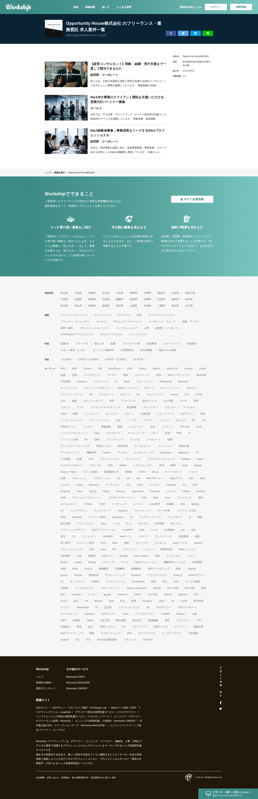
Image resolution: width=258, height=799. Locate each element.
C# (118, 478)
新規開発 (183, 536)
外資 (110, 465)
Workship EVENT (75, 676)
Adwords (77, 517)
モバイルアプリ (147, 633)
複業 (126, 542)
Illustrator (183, 381)
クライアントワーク (72, 394)
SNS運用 (65, 555)
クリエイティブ (135, 433)
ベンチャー (88, 426)
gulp (75, 600)
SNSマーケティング (159, 568)
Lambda (76, 594)
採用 (196, 400)
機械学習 (92, 452)
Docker (88, 368)
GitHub (78, 575)
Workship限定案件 (107, 639)
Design (92, 562)
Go (184, 484)
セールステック (69, 613)
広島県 (119, 292)
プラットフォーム (99, 420)
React (106, 491)
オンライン (181, 626)
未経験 (170, 504)
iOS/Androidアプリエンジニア (77, 334)
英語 (167, 620)
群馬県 (106, 305)
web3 (162, 600)
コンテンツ (167, 426)
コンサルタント (142, 446)
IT (189, 433)
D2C (176, 581)
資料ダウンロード (46, 688)
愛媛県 (119, 299)
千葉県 (64, 299)
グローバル (95, 465)
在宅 (63, 536)
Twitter (137, 594)
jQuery (64, 575)
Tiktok (90, 620)
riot (86, 600)
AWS (74, 368)
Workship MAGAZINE (78, 682)
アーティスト (112, 484)
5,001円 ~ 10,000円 (116, 359)
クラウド (148, 420)
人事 (146, 328)
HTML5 (88, 504)
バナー (154, 433)
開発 (199, 517)
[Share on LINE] (208, 33)
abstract (182, 594)
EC (62, 510)
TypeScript (137, 491)
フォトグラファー (138, 334)
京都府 (78, 299)
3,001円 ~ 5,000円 (88, 359)
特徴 (75, 7)
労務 (74, 375)
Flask (125, 613)
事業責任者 (166, 549)
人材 (117, 420)
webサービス (180, 542)
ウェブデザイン (79, 510)
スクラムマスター (110, 459)
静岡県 (92, 299)
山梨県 (133, 305)
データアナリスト (145, 613)
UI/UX (142, 471)
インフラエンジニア (126, 328)
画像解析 (103, 568)
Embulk (65, 639)
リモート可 (81, 343)
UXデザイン (187, 413)
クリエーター (136, 426)
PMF (179, 433)
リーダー (92, 594)
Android (200, 491)
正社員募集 (146, 350)
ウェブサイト (175, 517)
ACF (196, 594)
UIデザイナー (108, 613)
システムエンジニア (129, 607)
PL (62, 581)
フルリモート (113, 433)
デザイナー (124, 315)
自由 (141, 529)
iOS (191, 478)
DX (86, 439)
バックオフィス (92, 375)
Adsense (122, 594)
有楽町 (76, 620)
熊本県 (175, 305)
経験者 (92, 555)
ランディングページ (150, 517)
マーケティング (102, 315)
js (190, 517)
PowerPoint (138, 581)
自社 (193, 529)
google (107, 594)
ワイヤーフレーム (115, 581)
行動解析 (120, 568)
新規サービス (104, 446)
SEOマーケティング (72, 633)
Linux (168, 497)
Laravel (174, 394)
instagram (117, 517)
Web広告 (201, 375)
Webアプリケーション (104, 529)
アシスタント (106, 394)
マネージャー (139, 626)
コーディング (119, 504)
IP (96, 607)
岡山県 (78, 305)
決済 (91, 549)
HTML (199, 394)
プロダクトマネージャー (121, 497)
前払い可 (99, 343)
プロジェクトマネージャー (127, 321)
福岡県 (133, 292)
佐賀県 (161, 299)
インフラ (132, 420)
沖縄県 (147, 299)
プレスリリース (163, 536)
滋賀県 (133, 299)
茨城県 (92, 292)
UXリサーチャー (187, 607)
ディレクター (150, 407)
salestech (89, 613)
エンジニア (111, 413)
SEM (63, 517)
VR (128, 478)
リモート (129, 413)
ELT (88, 639)
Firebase (171, 484)
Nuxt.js (88, 568)
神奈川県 (190, 292)
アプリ (80, 407)
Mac (63, 594)
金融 (63, 568)
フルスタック (184, 497)
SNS (112, 400)
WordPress (114, 368)
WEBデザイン (68, 426)
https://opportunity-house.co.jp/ (85, 35)
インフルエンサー (84, 588)
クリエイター (173, 555)
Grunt (64, 600)
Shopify (123, 555)
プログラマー (183, 620)
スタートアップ (171, 343)
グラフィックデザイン (73, 529)
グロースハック (142, 510)
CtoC (199, 426)
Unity (185, 465)
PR (193, 420)
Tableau (180, 613)
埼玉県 (106, 292)
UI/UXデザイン (196, 575)
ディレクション (69, 388)
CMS (130, 368)
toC (128, 484)
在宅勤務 (169, 529)
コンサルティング (143, 452)
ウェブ (154, 529)
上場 (194, 613)
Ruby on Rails (68, 471)
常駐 (157, 555)
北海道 (106, 299)
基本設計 (137, 620)
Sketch (156, 368)
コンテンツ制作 (97, 517)
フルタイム (160, 542)
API (114, 549)
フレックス (141, 542)
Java (103, 549)
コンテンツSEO (85, 542)
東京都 (64, 292)
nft (172, 600)
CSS (63, 400)
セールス (101, 321)
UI (116, 381)
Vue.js (155, 471)
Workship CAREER (76, 688)
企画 (63, 497)
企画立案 (145, 413)
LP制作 (95, 581)
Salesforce (184, 452)
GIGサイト (42, 707)
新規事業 (152, 343)
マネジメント (79, 478)
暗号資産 (199, 600)
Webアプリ (176, 478)
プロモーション (101, 478)
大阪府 (78, 292)
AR (138, 478)
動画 (119, 426)
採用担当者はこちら (191, 7)
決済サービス (160, 626)
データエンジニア (70, 452)
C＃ (123, 626)
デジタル (122, 452)
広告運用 (65, 381)
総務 (169, 439)
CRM (97, 439)
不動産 (64, 588)
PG (199, 620)
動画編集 (153, 620)
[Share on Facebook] (171, 33)
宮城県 (147, 305)
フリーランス (128, 400)
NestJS (157, 588)
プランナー (170, 407)
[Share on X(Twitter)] (183, 33)
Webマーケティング (179, 375)
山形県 (175, 292)
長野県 (119, 305)
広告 (152, 426)
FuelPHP (128, 529)
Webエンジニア (187, 549)
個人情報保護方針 (80, 777)
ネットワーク (77, 581)
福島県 (175, 299)
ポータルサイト (69, 504)
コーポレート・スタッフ (162, 321)
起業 (79, 459)
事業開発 (106, 426)
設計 (90, 626)
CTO (91, 459)
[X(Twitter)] (220, 708)
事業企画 (184, 446)
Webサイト (126, 536)
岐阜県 (64, 305)
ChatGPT (148, 639)
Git (138, 394)
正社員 (107, 607)
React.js (120, 491)
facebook (82, 381)
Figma (142, 368)
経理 (133, 600)
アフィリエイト (85, 523)
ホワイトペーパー (170, 388)
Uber (97, 433)
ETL (77, 639)
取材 (125, 375)
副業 (63, 375)
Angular (192, 568)
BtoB (167, 433)
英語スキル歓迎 (167, 350)
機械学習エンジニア (175, 562)
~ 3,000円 (66, 359)
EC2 (187, 394)
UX (203, 420)
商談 (91, 633)
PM (100, 368)
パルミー (149, 549)
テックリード (133, 459)
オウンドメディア (93, 400)
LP (131, 517)
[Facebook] (221, 703)
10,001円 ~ (139, 359)
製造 (79, 626)
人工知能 (65, 459)
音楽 (161, 465)
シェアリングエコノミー (74, 433)
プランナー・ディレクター (75, 321)
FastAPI (165, 613)
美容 (153, 581)
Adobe (123, 465)
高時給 (128, 471)
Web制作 (108, 536)
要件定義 (121, 620)
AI (197, 452)
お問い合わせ (53, 777)
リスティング (101, 381)
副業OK (65, 343)
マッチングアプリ (172, 633)
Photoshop (166, 381)
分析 (79, 555)
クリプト (65, 607)
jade (111, 600)
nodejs (78, 562)
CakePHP (154, 504)
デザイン (149, 388)
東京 (203, 588)
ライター (112, 375)
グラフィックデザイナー (97, 388)
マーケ (183, 400)
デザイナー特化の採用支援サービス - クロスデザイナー (105, 712)
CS (73, 536)
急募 (113, 343)
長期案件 (192, 343)
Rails (115, 542)
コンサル (171, 491)
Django (198, 465)
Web (155, 497)
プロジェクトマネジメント (86, 497)
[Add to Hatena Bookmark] (195, 33)
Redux (64, 562)
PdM (144, 497)
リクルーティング (110, 633)
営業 (202, 413)
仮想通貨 (197, 562)
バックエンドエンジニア (74, 315)
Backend (94, 484)
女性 (129, 633)
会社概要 (40, 777)
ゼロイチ (143, 523)
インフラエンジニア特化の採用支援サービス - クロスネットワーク (73, 716)
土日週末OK (127, 350)
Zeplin (202, 368)
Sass (103, 523)
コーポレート (153, 439)
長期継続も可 (111, 471)
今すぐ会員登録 (194, 199)
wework (198, 542)
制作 (178, 568)
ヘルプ (39, 676)
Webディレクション (146, 562)
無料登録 (241, 6)
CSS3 (102, 504)
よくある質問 (124, 7)
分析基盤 (193, 633)
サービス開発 (192, 581)
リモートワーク (165, 413)
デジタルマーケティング (160, 459)
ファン (191, 555)
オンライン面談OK (103, 350)
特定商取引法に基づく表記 (103, 777)
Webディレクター (128, 388)
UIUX (63, 413)
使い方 (106, 7)
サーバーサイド (173, 471)
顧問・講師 (67, 328)
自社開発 (159, 523)
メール (116, 523)
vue (183, 529)
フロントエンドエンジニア (94, 328)
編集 (74, 400)
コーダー (138, 504)
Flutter (186, 491)
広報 (139, 315)
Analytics (123, 510)
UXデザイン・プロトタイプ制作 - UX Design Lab (79, 707)
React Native (141, 555)
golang (168, 594)
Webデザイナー (155, 478)
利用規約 (65, 777)
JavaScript (165, 452)
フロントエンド (144, 381)
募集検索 (90, 7)
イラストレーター (143, 465)
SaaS (200, 459)
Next (79, 491)
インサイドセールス (72, 420)
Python (107, 452)
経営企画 (123, 446)
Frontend (155, 491)
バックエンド (91, 413)
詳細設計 (65, 626)
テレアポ (135, 439)
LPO (103, 542)
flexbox (98, 600)
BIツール (175, 523)
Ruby (80, 484)
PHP (63, 368)
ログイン (216, 6)
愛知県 (161, 292)
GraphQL (66, 491)
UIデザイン (193, 388)
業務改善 (93, 575)
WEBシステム (107, 626)
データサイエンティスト (161, 315)
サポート (125, 394)
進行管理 (65, 523)
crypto (183, 600)
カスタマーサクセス (111, 334)
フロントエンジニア (72, 549)
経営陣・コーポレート (167, 328)
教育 (173, 465)
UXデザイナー (164, 607)
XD (90, 394)
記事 (63, 478)
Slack (127, 381)
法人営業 (168, 400)
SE (148, 607)
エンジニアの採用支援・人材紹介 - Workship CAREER (105, 720)
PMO (63, 620)
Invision (188, 368)
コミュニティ (89, 536)
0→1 (129, 523)
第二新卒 (65, 542)
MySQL (195, 504)
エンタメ (65, 484)
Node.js (177, 575)
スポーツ (143, 536)
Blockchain (83, 607)
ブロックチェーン (110, 588)
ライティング (142, 375)
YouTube (153, 594)
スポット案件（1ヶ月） (74, 350)
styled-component (137, 588)
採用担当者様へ (44, 682)
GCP (195, 484)
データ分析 (164, 510)
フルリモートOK (131, 343)
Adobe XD (172, 368)
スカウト (65, 407)
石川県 (189, 305)
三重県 (161, 305)
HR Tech (185, 426)
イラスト (194, 471)
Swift (202, 478)
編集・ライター (191, 321)
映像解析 (136, 568)
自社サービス (149, 400)
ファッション (165, 446)
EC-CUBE (172, 588)
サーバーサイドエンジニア (75, 446)
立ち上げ (181, 420)
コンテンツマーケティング (105, 407)
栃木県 (189, 299)
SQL (164, 581)
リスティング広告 (186, 510)
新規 (197, 536)
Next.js (93, 491)
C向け (140, 484)
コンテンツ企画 (69, 439)
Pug (122, 600)
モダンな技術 (89, 471)
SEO (158, 375)
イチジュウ (130, 639)
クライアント (130, 549)
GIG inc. (200, 777)
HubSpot (186, 459)
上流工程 (104, 620)
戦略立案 (198, 626)
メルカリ (155, 484)
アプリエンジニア (157, 575)
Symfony (136, 575)
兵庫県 (147, 292)
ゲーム (124, 562)
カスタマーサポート (72, 465)
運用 (75, 413)
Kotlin (75, 568)
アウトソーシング (115, 575)
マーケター (189, 407)
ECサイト (107, 555)
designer (147, 600)
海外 (200, 497)
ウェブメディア (102, 510)
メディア (164, 420)
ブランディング (114, 439)
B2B (182, 504)
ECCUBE (190, 588)
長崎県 (92, 305)
